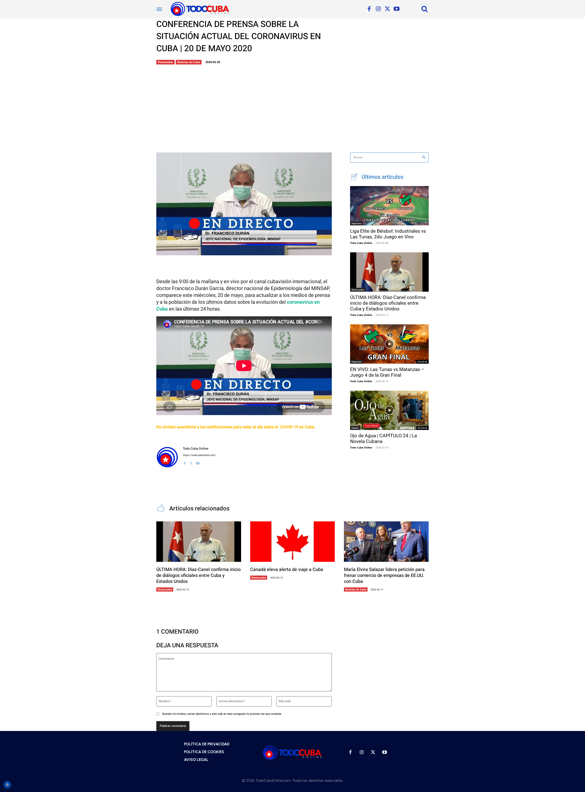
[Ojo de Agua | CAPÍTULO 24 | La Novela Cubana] (389, 410)
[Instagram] (378, 9)
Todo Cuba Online (195, 448)
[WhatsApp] (246, 251)
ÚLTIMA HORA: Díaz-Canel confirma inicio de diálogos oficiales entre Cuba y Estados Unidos (388, 303)
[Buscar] (424, 157)
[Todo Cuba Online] (167, 457)
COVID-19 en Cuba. (297, 427)
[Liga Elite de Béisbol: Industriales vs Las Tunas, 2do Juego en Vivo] (389, 205)
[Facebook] (369, 9)
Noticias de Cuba (188, 62)
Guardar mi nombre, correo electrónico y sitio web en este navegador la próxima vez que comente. (222, 714)
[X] (387, 9)
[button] (424, 9)
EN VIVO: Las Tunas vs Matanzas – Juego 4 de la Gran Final (387, 372)
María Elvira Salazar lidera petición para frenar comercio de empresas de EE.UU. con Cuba (384, 575)
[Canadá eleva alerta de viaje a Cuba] (292, 541)
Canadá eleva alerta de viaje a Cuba (286, 569)
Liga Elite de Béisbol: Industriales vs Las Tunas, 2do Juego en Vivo (388, 234)
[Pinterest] (230, 251)
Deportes (356, 223)
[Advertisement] (292, 109)
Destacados (165, 62)
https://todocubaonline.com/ (199, 455)
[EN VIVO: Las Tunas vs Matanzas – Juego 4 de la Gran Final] (389, 344)
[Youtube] (396, 9)
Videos (355, 427)
